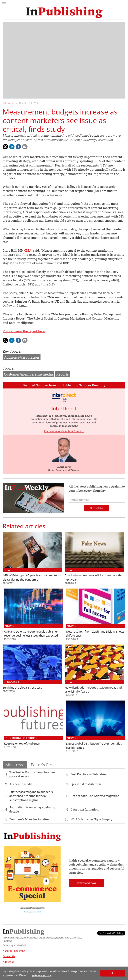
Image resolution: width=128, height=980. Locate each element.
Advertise (8, 961)
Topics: (8, 368)
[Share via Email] (25, 146)
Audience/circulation (21, 357)
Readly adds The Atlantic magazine (94, 796)
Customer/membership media (28, 374)
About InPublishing (14, 950)
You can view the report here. (24, 331)
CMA (28, 250)
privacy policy (42, 975)
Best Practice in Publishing (89, 774)
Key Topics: (12, 351)
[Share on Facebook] (18, 146)
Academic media (20, 784)
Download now (86, 883)
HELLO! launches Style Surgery (91, 819)
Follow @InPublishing (112, 933)
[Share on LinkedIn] (11, 146)
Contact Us (9, 956)
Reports (62, 374)
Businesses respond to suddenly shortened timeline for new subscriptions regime (31, 796)
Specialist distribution (85, 784)
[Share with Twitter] (5, 146)
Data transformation (84, 809)
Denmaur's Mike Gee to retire (29, 819)
